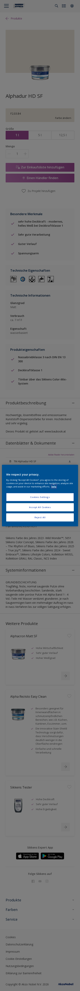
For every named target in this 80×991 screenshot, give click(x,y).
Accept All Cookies (40, 507)
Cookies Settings (40, 497)
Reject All (40, 517)
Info (53, 486)
